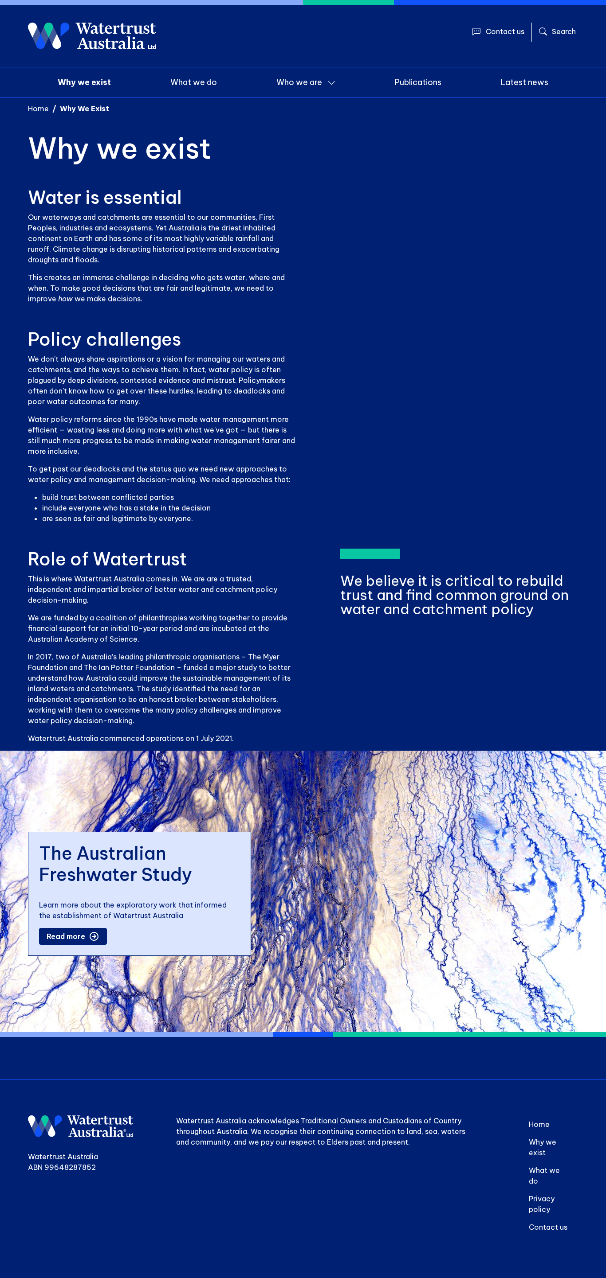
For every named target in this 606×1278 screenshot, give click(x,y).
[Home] (92, 36)
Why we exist (84, 82)
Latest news (524, 82)
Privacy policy (542, 1204)
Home (38, 108)
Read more (66, 936)
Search (564, 31)
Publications (418, 82)
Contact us (505, 31)
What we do (193, 82)
